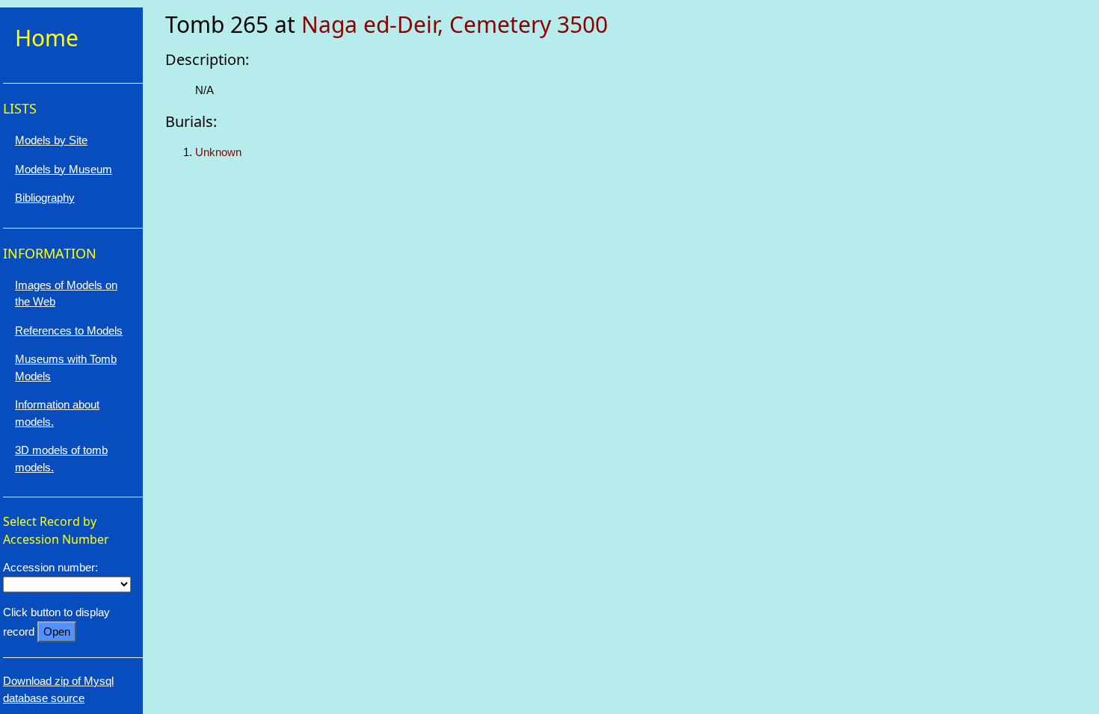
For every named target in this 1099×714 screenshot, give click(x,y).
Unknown (218, 152)
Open (56, 631)
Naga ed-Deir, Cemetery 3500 (454, 24)
